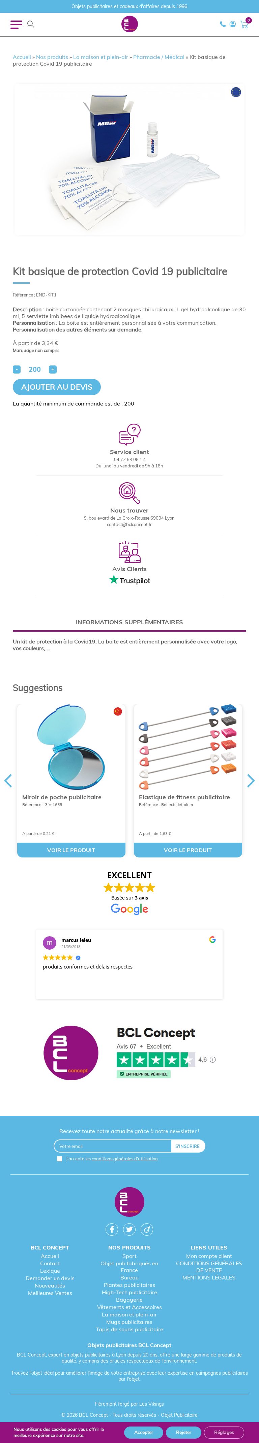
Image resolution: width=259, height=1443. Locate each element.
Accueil (22, 57)
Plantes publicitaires (129, 1284)
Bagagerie (129, 1299)
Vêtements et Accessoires (129, 1307)
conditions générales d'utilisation (125, 1158)
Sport (129, 1256)
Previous (8, 780)
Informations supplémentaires (129, 622)
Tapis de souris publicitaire (129, 1329)
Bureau (129, 1277)
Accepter (143, 1432)
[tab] (129, 622)
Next (251, 780)
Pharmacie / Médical (158, 57)
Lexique (50, 1270)
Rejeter (183, 1432)
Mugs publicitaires (129, 1321)
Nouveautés (50, 1285)
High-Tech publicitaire (129, 1292)
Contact (50, 1263)
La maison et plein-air (100, 57)
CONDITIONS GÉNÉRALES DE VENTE (209, 1266)
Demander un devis (50, 1278)
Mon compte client (209, 1256)
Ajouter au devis (56, 387)
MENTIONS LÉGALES (208, 1277)
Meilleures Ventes (50, 1293)
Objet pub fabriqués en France (129, 1266)
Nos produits (52, 57)
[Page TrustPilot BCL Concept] (129, 1053)
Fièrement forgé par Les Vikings (129, 1404)
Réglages (224, 1432)
